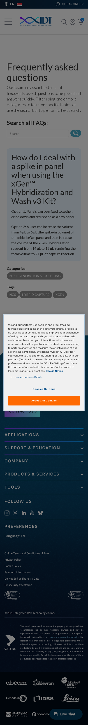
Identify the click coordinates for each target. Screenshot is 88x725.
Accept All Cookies (44, 400)
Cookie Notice (54, 371)
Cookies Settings (43, 389)
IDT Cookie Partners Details (26, 377)
